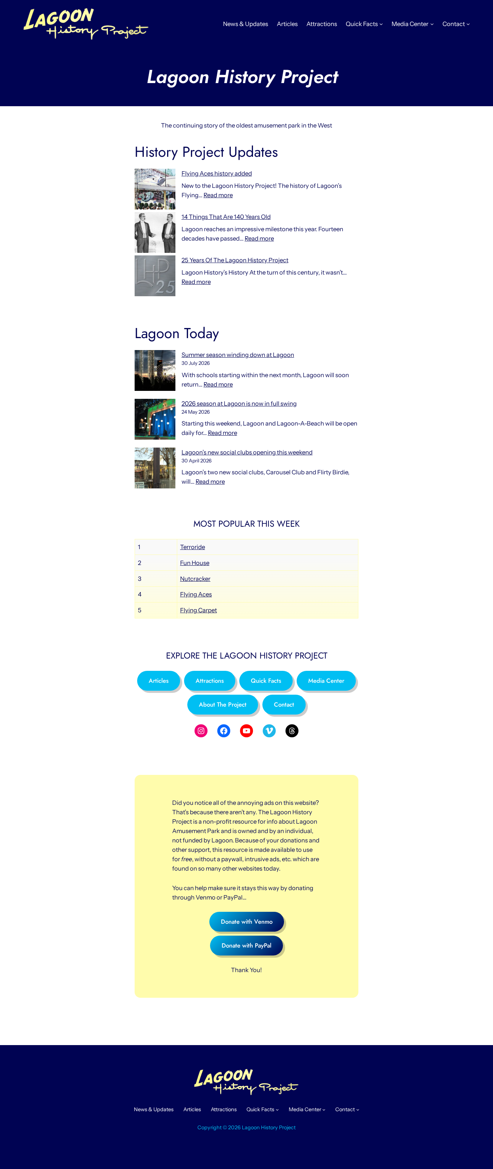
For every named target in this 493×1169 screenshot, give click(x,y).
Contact (284, 704)
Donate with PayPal (246, 945)
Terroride (192, 547)
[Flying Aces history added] (155, 190)
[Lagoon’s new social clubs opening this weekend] (155, 469)
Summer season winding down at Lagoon (238, 354)
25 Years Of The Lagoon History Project (235, 260)
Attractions (210, 680)
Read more (218, 195)
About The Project (223, 704)
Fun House (194, 562)
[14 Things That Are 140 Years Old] (155, 233)
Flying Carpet (198, 610)
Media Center (326, 680)
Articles (159, 680)
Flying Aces (196, 594)
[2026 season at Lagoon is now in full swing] (155, 420)
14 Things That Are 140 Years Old (226, 216)
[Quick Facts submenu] (381, 24)
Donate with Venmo (246, 921)
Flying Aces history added (217, 173)
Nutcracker (195, 578)
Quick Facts (266, 680)
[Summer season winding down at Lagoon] (155, 371)
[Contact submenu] (468, 24)
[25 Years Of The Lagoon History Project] (155, 277)
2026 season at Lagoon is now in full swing (239, 403)
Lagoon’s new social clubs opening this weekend (247, 452)
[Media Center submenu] (432, 24)
